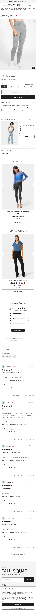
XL (25, 87)
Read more (23, 421)
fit (3, 356)
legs (14, 356)
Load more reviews (18, 554)
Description (5, 102)
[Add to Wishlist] (33, 21)
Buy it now (18, 97)
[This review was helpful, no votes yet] (29, 395)
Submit (29, 579)
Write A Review (18, 330)
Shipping (3, 16)
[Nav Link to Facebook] (3, 585)
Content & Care (6, 150)
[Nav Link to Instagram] (5, 585)
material (8, 356)
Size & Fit (4, 154)
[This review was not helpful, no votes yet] (32, 395)
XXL (31, 87)
